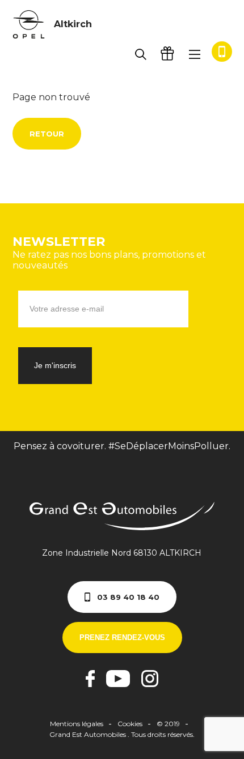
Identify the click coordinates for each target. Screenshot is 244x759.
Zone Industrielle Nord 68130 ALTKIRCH (121, 553)
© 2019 (168, 723)
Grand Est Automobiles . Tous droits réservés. (122, 734)
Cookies (129, 723)
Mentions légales (76, 723)
